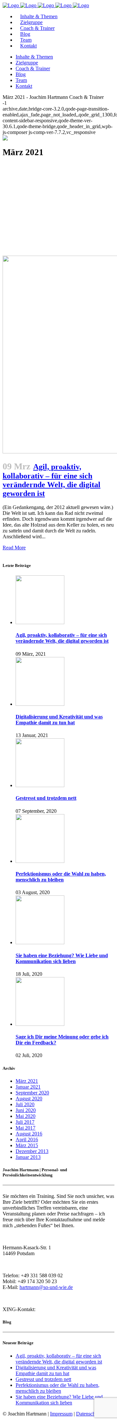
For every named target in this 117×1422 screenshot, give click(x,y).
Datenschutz (88, 1413)
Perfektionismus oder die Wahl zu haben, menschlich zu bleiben (61, 876)
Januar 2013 (28, 1157)
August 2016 (29, 1133)
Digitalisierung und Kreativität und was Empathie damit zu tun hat (59, 719)
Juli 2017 (25, 1122)
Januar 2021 (28, 1087)
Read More (14, 547)
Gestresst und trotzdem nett (46, 798)
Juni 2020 (26, 1110)
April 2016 (27, 1139)
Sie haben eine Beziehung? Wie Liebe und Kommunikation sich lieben (62, 958)
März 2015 (27, 1145)
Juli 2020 (25, 1104)
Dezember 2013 (32, 1151)
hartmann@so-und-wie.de (46, 1287)
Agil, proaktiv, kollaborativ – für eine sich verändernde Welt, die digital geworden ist (62, 638)
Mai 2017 (25, 1128)
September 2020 (32, 1092)
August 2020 (29, 1098)
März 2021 (27, 1081)
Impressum (61, 1413)
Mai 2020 (25, 1116)
